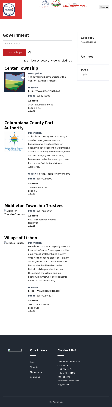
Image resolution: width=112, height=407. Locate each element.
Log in (84, 74)
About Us (34, 367)
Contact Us (35, 376)
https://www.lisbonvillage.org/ (44, 290)
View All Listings (61, 60)
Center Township (21, 68)
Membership (36, 372)
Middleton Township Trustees (33, 205)
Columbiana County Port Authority (28, 125)
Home (33, 362)
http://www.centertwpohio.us (44, 91)
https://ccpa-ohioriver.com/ (54, 173)
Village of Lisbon (20, 237)
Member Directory (36, 60)
